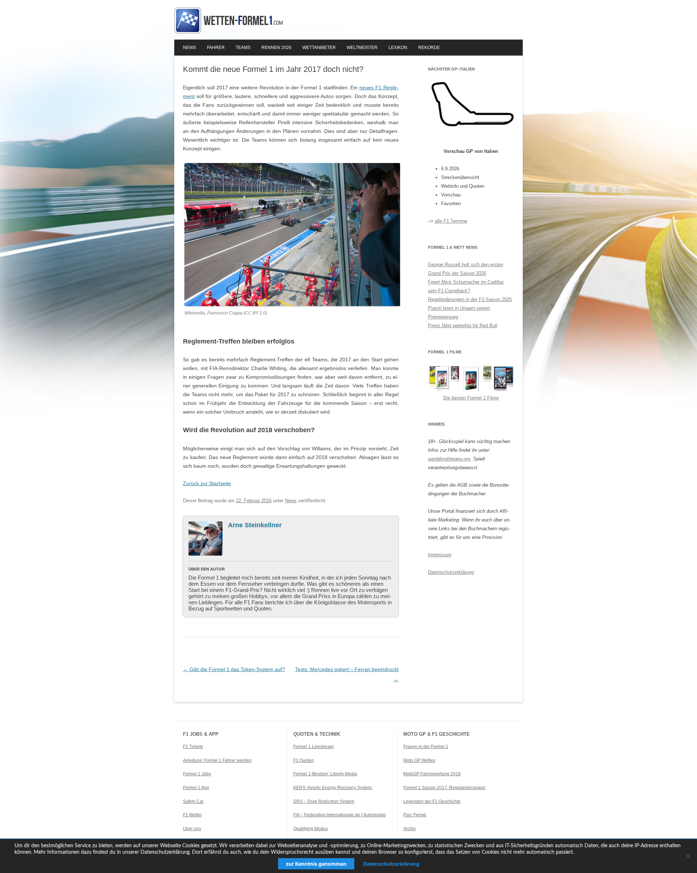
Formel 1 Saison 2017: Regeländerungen (444, 787)
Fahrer (216, 47)
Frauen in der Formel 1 (425, 746)
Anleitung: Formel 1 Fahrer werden (217, 760)
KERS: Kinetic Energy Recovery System (333, 787)
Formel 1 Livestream (313, 746)
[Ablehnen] (688, 856)
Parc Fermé (414, 814)
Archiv (409, 828)
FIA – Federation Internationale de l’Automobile (339, 814)
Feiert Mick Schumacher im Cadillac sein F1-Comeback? (466, 286)
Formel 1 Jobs (197, 773)
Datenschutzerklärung (451, 572)
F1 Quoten (303, 760)
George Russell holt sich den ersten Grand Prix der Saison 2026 (465, 269)
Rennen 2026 (276, 47)
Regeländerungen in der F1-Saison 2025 (470, 299)
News (189, 47)
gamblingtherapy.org (449, 459)
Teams (243, 47)
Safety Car (193, 801)
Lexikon (397, 47)
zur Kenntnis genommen (316, 864)
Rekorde (429, 47)
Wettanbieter (319, 47)
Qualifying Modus (310, 828)
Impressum (440, 554)
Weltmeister (362, 47)
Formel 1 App (196, 787)
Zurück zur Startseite (207, 483)
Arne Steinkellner (255, 525)
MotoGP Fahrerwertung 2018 (432, 773)
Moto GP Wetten (419, 760)
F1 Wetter (192, 814)
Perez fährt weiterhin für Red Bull (462, 325)
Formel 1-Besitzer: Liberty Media (325, 773)
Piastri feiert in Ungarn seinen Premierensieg (459, 312)
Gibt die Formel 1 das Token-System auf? (234, 669)
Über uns (192, 828)
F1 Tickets (193, 746)
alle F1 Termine (451, 221)
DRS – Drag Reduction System (323, 801)
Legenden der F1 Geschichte (432, 801)
